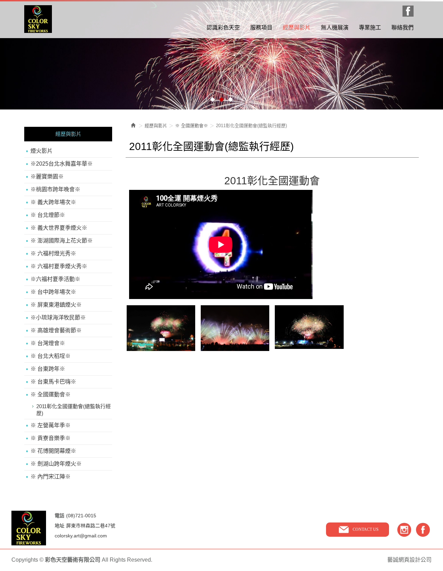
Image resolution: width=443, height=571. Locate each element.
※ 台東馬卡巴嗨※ (53, 382)
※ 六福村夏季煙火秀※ (58, 266)
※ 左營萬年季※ (50, 425)
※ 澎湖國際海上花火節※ (61, 241)
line (404, 530)
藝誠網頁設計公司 (409, 560)
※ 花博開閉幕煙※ (53, 451)
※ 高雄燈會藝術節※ (56, 330)
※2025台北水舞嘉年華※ (61, 164)
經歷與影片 (156, 125)
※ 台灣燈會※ (47, 343)
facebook (423, 530)
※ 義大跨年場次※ (53, 202)
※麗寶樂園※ (47, 176)
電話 (59, 515)
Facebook (408, 11)
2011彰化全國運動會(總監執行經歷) (73, 409)
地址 (59, 525)
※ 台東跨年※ (47, 369)
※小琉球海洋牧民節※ (58, 317)
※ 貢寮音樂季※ (50, 438)
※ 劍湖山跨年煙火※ (56, 464)
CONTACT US (366, 529)
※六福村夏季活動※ (55, 279)
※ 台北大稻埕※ (50, 356)
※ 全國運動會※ (50, 394)
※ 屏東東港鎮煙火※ (56, 305)
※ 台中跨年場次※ (53, 292)
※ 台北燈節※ (47, 215)
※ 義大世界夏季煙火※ (58, 228)
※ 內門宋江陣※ (50, 477)
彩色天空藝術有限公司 (38, 19)
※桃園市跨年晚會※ (55, 189)
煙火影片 (41, 151)
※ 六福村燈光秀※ (53, 253)
